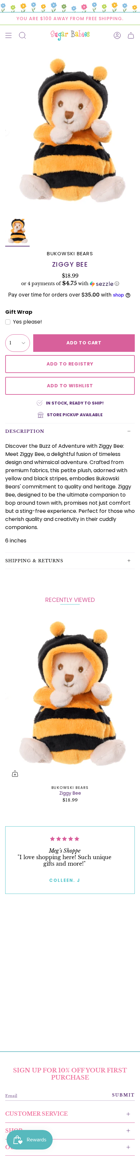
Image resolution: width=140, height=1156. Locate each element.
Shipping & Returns (34, 561)
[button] (70, 284)
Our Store (23, 1147)
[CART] (131, 35)
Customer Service (36, 1113)
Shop (13, 1130)
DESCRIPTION (24, 431)
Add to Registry (70, 364)
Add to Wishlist (70, 385)
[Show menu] (8, 35)
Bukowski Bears (70, 253)
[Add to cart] (14, 773)
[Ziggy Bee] (70, 698)
